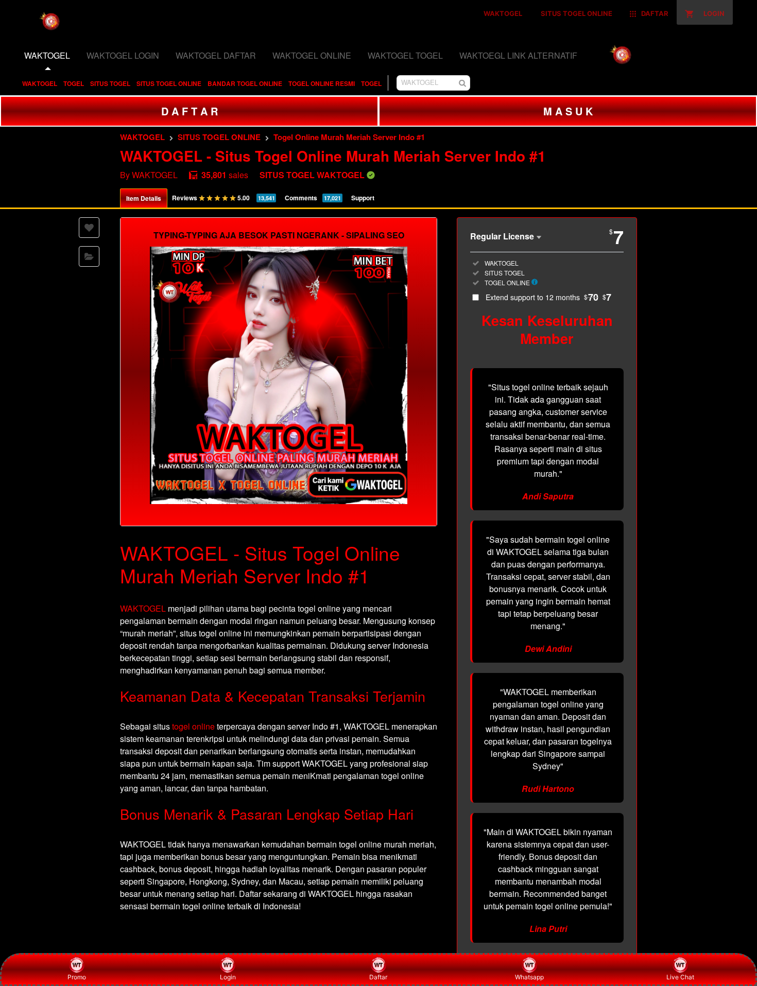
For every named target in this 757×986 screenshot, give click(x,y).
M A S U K (568, 110)
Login (228, 977)
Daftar (378, 977)
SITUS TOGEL (110, 83)
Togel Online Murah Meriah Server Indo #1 (349, 137)
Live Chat (680, 977)
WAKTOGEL (39, 83)
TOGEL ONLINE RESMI (321, 83)
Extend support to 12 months (548, 297)
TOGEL (73, 83)
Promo (76, 977)
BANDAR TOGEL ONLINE (245, 83)
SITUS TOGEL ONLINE (168, 83)
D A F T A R (189, 110)
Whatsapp (529, 977)
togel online (193, 726)
